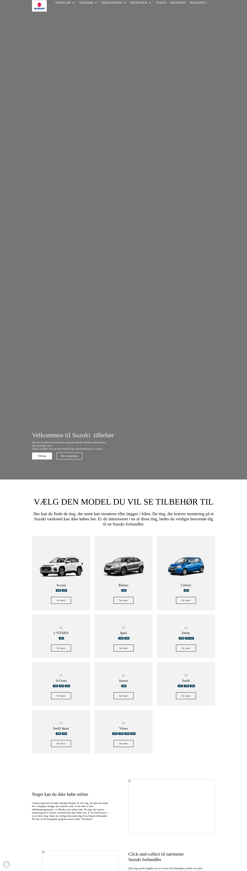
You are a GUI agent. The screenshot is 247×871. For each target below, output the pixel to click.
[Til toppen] (240, 866)
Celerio (186, 585)
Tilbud (161, 2)
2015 (124, 590)
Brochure (178, 2)
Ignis (123, 633)
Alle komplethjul (69, 455)
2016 (121, 638)
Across (61, 585)
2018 (181, 638)
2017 (180, 686)
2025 (61, 638)
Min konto (198, 2)
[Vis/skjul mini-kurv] (211, 3)
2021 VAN (189, 638)
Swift (186, 681)
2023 (64, 590)
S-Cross (61, 681)
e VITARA (61, 633)
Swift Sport (61, 728)
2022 (67, 686)
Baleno (123, 585)
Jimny (186, 633)
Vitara (123, 728)
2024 (192, 686)
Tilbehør (42, 455)
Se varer (61, 600)
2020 (58, 590)
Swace (123, 681)
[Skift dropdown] (73, 2)
